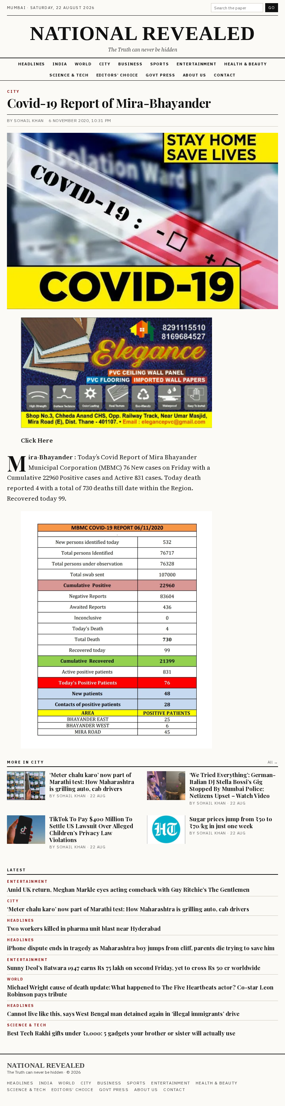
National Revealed (142, 33)
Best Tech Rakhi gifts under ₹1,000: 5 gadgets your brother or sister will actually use (121, 1033)
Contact (225, 75)
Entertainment (197, 63)
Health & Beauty (245, 63)
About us (194, 75)
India (59, 63)
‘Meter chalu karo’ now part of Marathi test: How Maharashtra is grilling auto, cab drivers (91, 781)
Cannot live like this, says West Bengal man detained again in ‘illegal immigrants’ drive (123, 1013)
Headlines (31, 63)
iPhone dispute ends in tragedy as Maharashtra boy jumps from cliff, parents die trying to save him (141, 948)
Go (271, 7)
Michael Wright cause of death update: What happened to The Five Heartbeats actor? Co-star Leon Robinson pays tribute (140, 990)
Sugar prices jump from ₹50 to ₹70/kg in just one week (230, 822)
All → (273, 762)
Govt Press (160, 75)
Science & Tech (69, 75)
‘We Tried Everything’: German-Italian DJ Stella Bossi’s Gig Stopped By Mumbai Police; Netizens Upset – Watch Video (232, 785)
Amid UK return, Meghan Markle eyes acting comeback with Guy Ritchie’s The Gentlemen (128, 889)
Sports (159, 63)
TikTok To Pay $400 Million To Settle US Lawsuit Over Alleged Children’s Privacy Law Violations (91, 829)
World (83, 63)
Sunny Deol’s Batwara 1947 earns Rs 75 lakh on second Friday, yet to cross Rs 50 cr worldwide (133, 967)
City (105, 63)
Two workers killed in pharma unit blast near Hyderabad (84, 928)
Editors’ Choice (117, 75)
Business (130, 63)
